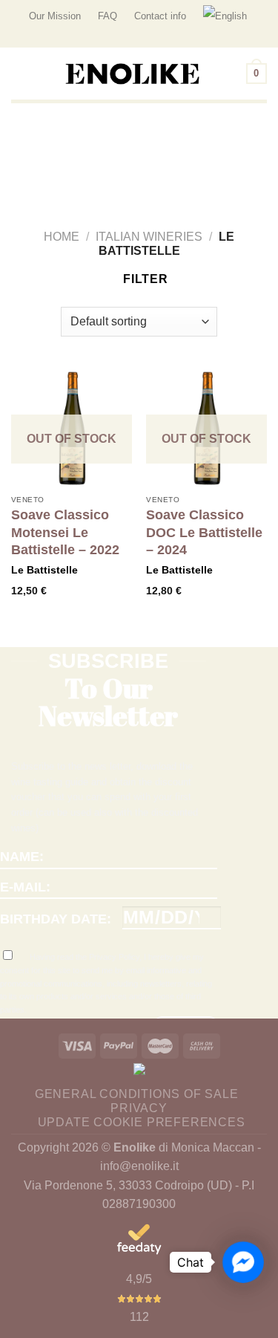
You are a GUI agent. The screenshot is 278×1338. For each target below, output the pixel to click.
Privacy (139, 1108)
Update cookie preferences (141, 1122)
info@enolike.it (139, 1166)
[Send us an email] (259, 40)
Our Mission (55, 16)
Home (61, 236)
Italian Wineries (149, 236)
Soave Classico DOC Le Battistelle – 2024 (204, 532)
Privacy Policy (114, 956)
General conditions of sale (137, 1094)
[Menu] (20, 74)
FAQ (107, 16)
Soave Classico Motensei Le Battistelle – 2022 (65, 532)
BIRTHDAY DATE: (55, 919)
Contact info (160, 16)
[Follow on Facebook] (245, 40)
